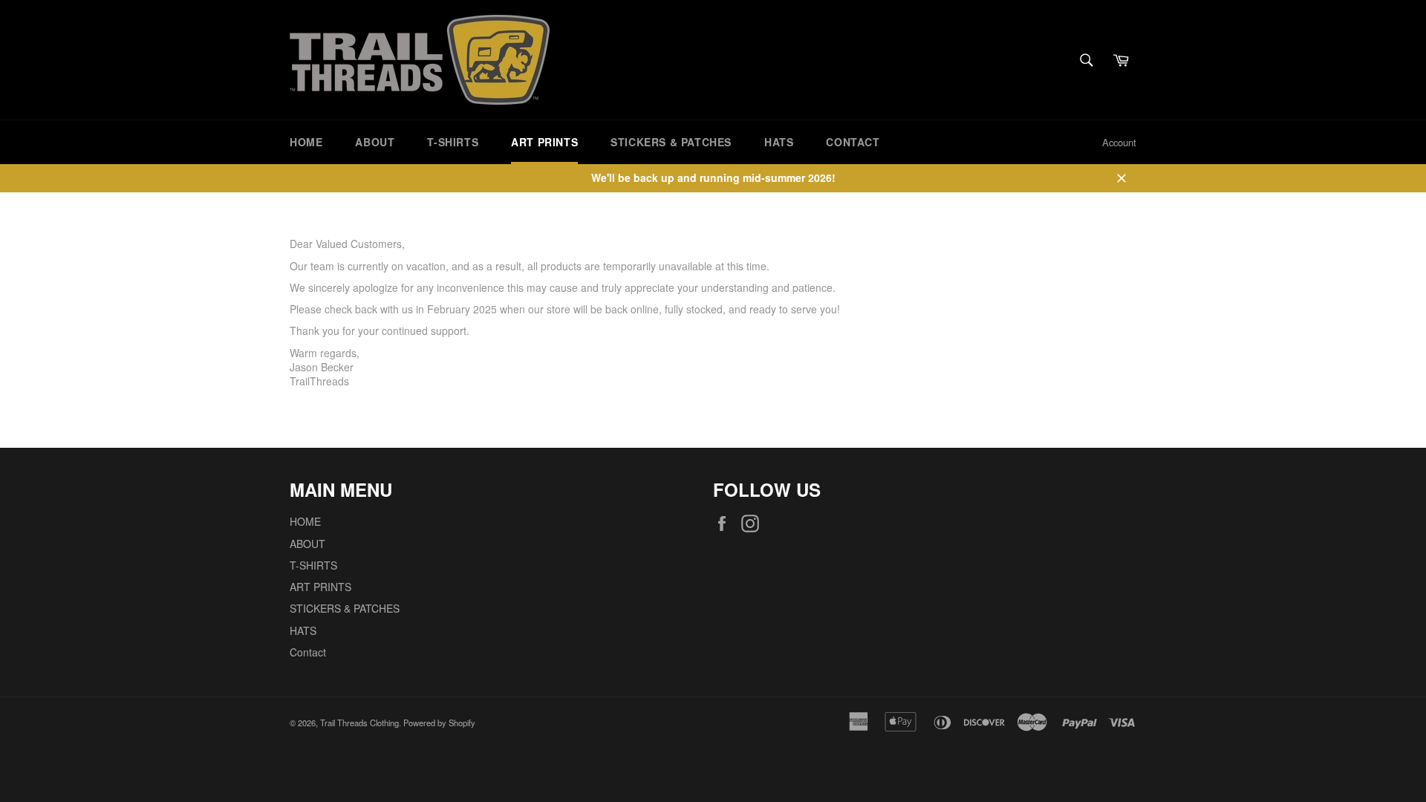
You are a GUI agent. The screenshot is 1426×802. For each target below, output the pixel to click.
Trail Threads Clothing (359, 722)
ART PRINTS (544, 141)
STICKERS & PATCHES (671, 141)
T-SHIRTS (452, 141)
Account (1119, 142)
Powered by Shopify (439, 722)
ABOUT (374, 141)
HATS (778, 141)
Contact (852, 141)
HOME (306, 141)
